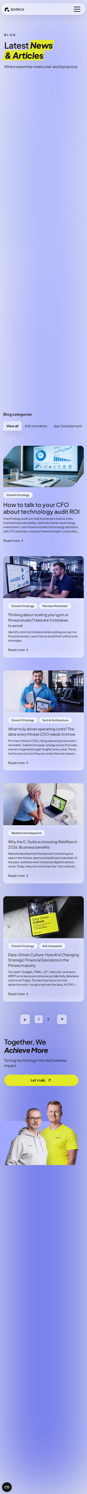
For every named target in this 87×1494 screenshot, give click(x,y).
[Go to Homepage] (14, 9)
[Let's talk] (41, 1080)
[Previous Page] (25, 1019)
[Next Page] (62, 1019)
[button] (77, 9)
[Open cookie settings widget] (7, 1487)
